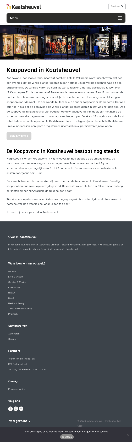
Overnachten (14, 287)
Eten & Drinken (15, 276)
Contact (12, 339)
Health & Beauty (16, 303)
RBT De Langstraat (17, 364)
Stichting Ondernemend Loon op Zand (27, 369)
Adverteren (13, 333)
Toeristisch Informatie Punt (21, 358)
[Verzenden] (122, 6)
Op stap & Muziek (17, 282)
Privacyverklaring (16, 389)
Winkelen (12, 271)
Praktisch (13, 314)
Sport (11, 298)
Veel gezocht (18, 421)
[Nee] (127, 434)
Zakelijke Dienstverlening (20, 308)
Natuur (11, 292)
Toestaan (67, 436)
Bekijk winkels (19, 136)
